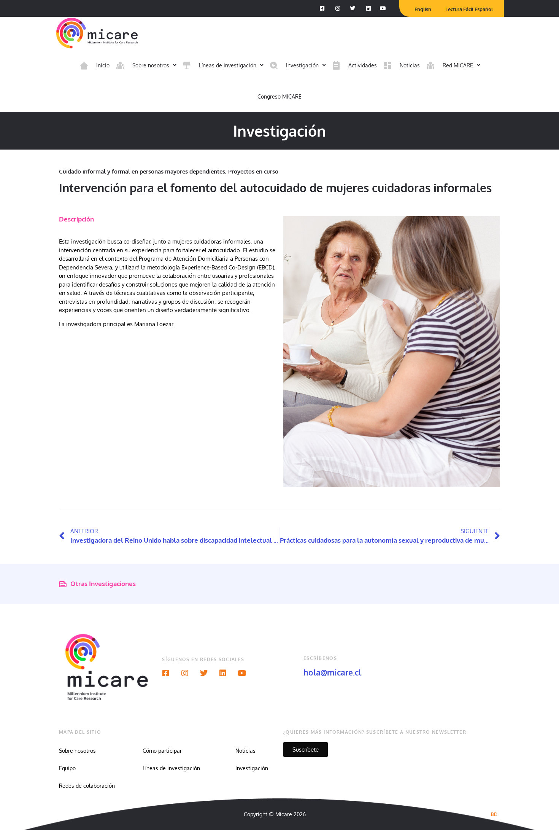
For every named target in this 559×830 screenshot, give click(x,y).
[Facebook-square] (166, 673)
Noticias (245, 750)
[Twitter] (204, 673)
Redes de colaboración (87, 785)
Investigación (251, 768)
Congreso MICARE (279, 96)
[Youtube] (242, 673)
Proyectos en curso (253, 171)
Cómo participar (162, 750)
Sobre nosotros (77, 750)
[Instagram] (185, 673)
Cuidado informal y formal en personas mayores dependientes (142, 171)
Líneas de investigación (171, 768)
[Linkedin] (223, 673)
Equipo (67, 768)
